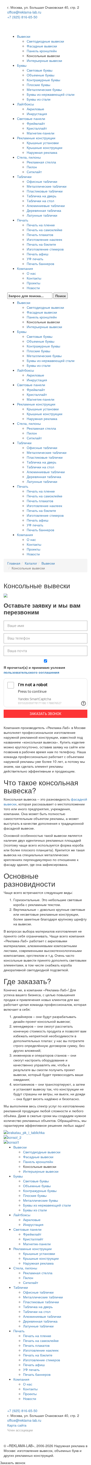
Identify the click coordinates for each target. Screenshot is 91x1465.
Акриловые (35, 108)
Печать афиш (37, 253)
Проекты (33, 282)
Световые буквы (39, 70)
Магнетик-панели (40, 133)
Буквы (21, 65)
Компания (25, 268)
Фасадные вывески (42, 46)
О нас (31, 273)
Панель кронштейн (42, 50)
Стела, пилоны (29, 157)
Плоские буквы (38, 84)
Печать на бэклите (41, 244)
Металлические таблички (46, 186)
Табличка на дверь (41, 195)
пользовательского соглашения (31, 672)
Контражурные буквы (43, 79)
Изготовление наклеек (44, 239)
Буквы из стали (38, 99)
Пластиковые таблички (45, 191)
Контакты (34, 278)
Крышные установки (43, 142)
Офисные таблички (42, 181)
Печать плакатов (40, 234)
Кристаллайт (37, 128)
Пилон (32, 166)
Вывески (23, 36)
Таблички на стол (40, 200)
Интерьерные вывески (44, 60)
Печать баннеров (40, 263)
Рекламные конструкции (36, 137)
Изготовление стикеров (45, 249)
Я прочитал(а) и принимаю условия (34, 670)
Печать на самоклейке (44, 229)
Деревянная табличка (44, 210)
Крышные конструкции (44, 147)
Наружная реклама (42, 152)
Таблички (24, 176)
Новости (33, 287)
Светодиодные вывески (45, 41)
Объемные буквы (40, 75)
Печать (22, 220)
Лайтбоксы (25, 104)
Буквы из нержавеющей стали (50, 94)
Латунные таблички (42, 215)
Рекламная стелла (41, 162)
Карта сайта (16, 1425)
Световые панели (31, 118)
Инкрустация (37, 113)
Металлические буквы (44, 89)
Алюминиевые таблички (46, 205)
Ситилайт (34, 171)
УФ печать (35, 258)
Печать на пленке (41, 224)
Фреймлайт (36, 123)
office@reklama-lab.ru (24, 12)
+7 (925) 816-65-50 (22, 17)
